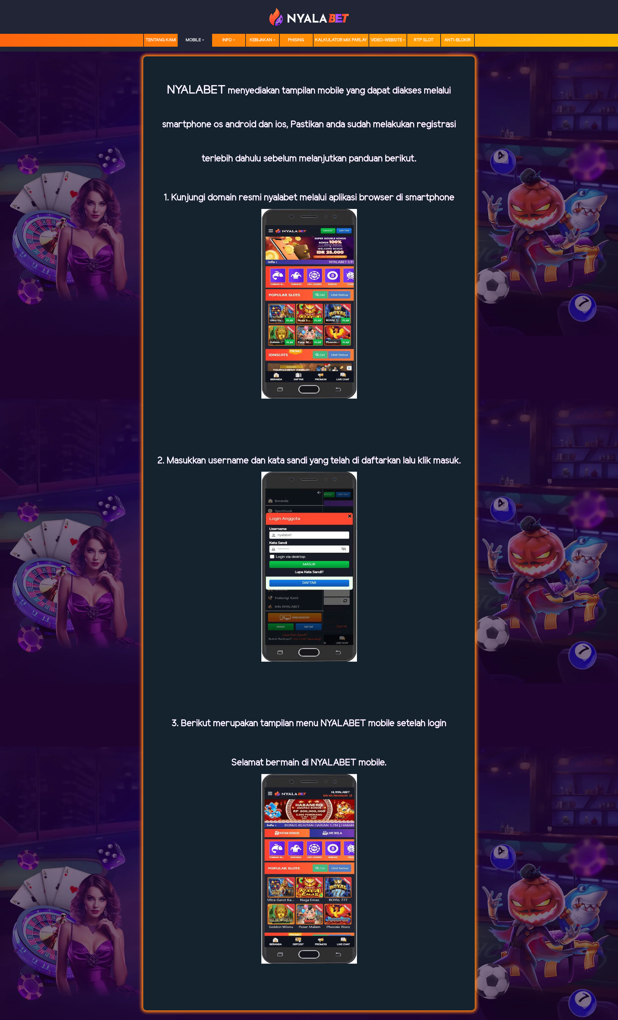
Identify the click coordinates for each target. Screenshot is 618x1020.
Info (227, 40)
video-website (386, 40)
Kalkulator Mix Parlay (341, 40)
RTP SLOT (424, 40)
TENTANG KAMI (160, 40)
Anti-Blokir (458, 40)
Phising (296, 40)
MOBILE (193, 40)
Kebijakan (261, 40)
